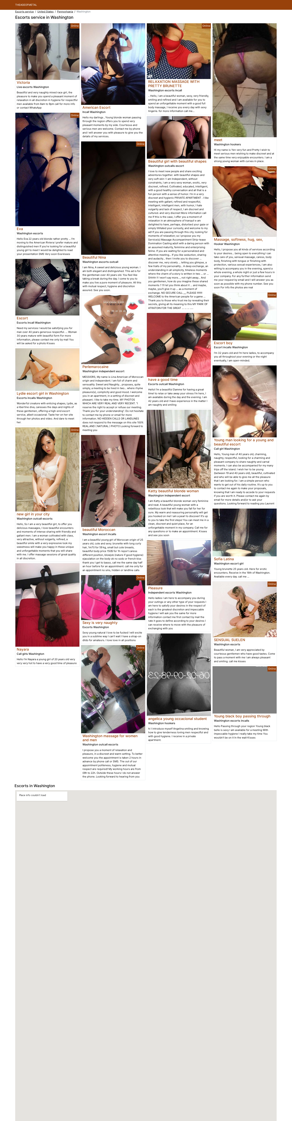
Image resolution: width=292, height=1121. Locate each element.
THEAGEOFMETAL (26, 4)
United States (45, 11)
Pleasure (155, 588)
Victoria (23, 82)
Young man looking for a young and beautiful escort (244, 442)
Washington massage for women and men (110, 738)
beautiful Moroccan (98, 529)
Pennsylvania (65, 11)
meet (218, 140)
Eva (20, 229)
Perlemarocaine (95, 367)
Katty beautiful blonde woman (173, 491)
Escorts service (24, 11)
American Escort (96, 107)
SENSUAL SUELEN (229, 640)
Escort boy (223, 343)
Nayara (23, 649)
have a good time (163, 379)
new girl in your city (33, 514)
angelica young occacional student (177, 719)
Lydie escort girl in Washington (43, 393)
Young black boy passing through (242, 716)
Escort (22, 318)
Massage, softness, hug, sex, (238, 239)
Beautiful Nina (94, 257)
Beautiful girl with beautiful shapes (177, 161)
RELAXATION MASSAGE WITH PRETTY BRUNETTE (173, 84)
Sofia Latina (224, 559)
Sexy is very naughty (100, 623)
